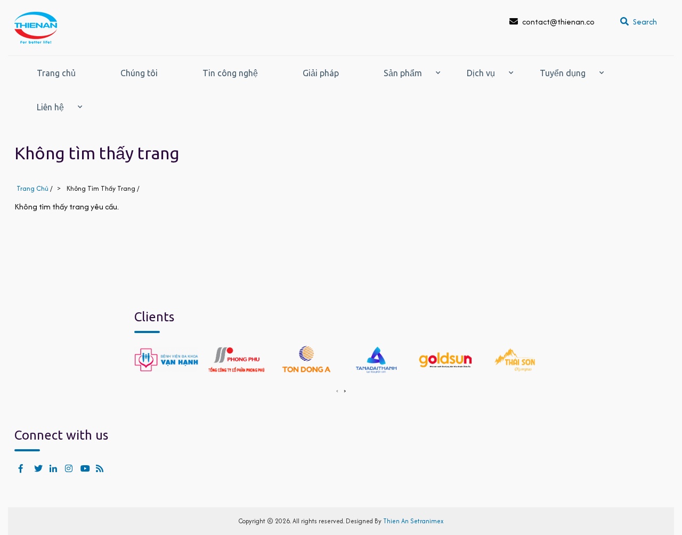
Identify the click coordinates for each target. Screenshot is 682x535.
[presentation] (337, 390)
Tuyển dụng (563, 73)
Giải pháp (321, 73)
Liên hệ (50, 107)
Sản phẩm (403, 73)
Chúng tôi (139, 73)
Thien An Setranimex (413, 520)
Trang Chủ (32, 188)
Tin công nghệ (230, 73)
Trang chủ (56, 73)
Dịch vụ (481, 73)
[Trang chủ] (35, 28)
